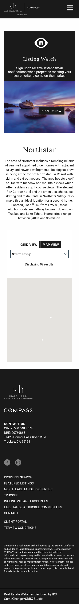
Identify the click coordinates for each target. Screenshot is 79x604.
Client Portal (15, 521)
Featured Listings (19, 483)
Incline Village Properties (26, 501)
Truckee (11, 495)
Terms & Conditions (20, 527)
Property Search (18, 477)
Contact (11, 513)
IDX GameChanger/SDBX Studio (30, 596)
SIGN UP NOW (51, 111)
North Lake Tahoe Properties (28, 489)
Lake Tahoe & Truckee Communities (33, 507)
